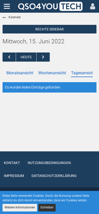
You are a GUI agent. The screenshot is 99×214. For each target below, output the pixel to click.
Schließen (47, 207)
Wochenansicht (52, 72)
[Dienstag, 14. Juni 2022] (9, 57)
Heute (26, 57)
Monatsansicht (19, 72)
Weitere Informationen (20, 207)
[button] (7, 6)
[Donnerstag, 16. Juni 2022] (43, 57)
